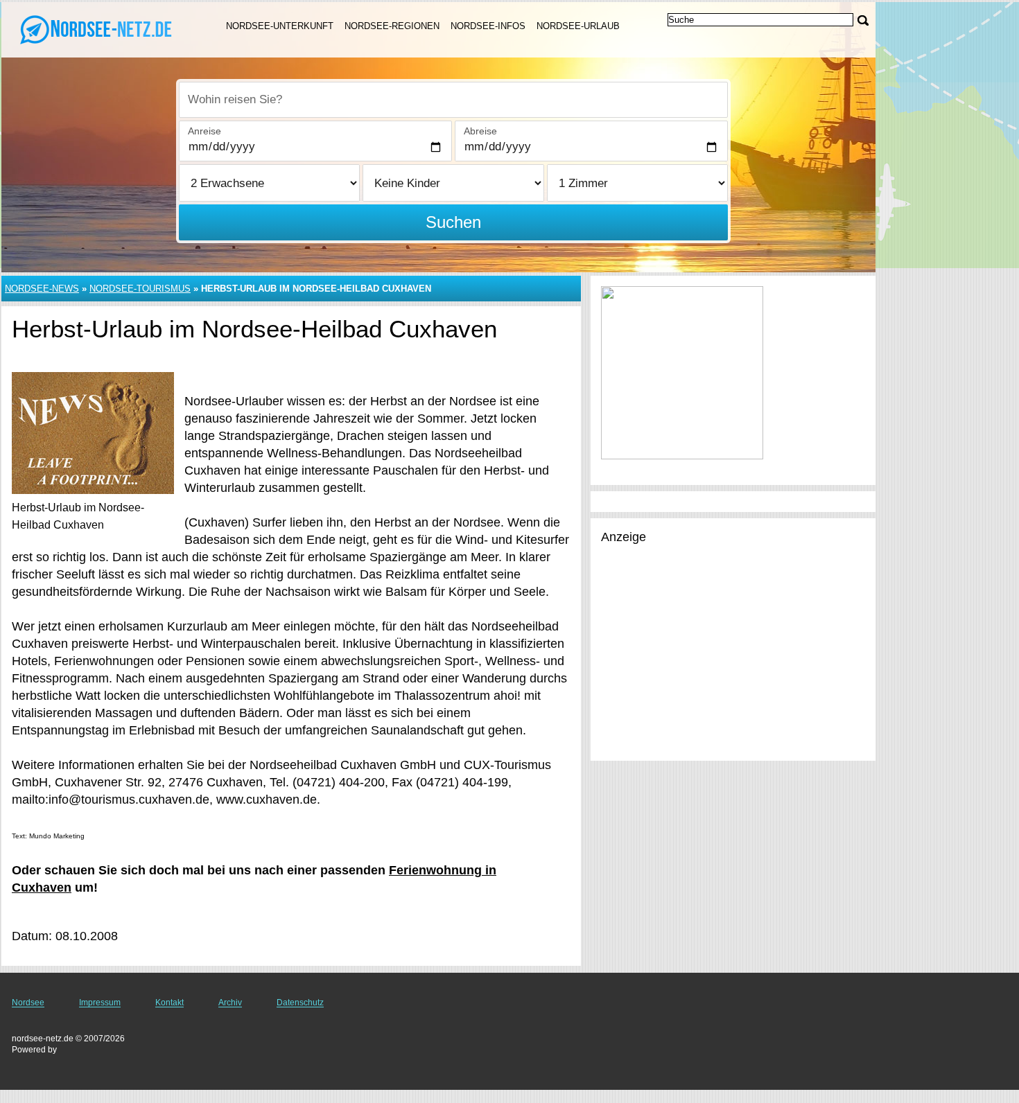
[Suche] (863, 20)
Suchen (453, 222)
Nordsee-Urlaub (578, 26)
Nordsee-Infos (488, 26)
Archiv (230, 1002)
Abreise (480, 130)
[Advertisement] (732, 653)
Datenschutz (300, 1002)
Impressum (100, 1002)
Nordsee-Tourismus (140, 288)
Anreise (204, 130)
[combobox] (453, 99)
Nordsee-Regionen (392, 26)
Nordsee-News (42, 288)
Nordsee (28, 1002)
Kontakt (169, 1002)
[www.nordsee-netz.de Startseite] (97, 28)
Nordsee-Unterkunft (279, 26)
